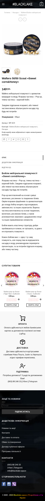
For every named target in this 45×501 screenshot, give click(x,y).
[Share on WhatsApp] (4, 140)
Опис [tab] (4, 157)
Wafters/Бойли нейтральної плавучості (23, 127)
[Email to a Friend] (18, 140)
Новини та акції (8, 428)
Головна (7, 12)
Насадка (15, 12)
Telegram (33, 381)
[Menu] (3, 4)
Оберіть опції (11, 305)
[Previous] (5, 44)
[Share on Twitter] (13, 140)
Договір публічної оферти (13, 447)
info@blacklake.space (16, 471)
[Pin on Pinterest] (23, 140)
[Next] (39, 44)
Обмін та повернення (11, 442)
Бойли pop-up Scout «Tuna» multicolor (33, 293)
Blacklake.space (20, 495)
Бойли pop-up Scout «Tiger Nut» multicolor (11, 293)
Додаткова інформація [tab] (12, 162)
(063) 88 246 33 (14, 381)
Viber (25, 381)
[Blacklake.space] (23, 4)
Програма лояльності (11, 451)
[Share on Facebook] (9, 140)
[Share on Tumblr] (28, 140)
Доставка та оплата (10, 437)
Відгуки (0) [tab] (6, 167)
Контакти (6, 433)
